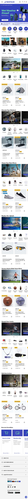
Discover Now (6, 453)
